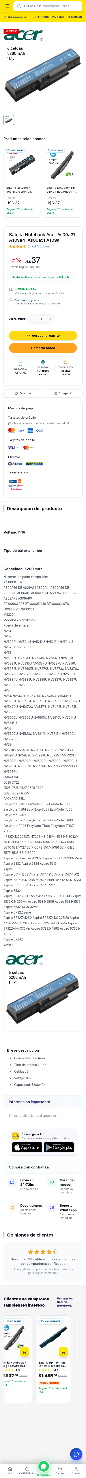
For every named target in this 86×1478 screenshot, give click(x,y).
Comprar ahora (43, 348)
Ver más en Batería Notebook (65, 1302)
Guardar (26, 393)
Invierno (58, 17)
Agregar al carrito (46, 335)
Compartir (66, 393)
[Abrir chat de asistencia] (76, 1454)
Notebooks (40, 17)
